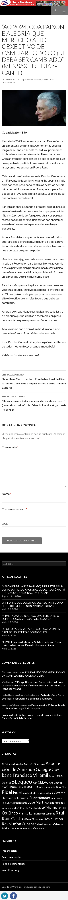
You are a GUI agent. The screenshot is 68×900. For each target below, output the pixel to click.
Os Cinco (10, 812)
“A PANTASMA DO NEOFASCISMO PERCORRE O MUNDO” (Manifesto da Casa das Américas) (30, 617)
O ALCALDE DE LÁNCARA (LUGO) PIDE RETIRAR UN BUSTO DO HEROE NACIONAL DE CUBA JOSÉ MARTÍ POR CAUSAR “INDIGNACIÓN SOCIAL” (33, 589)
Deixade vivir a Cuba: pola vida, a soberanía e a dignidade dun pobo (33, 697)
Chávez (58, 782)
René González (34, 819)
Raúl (60, 812)
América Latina (16, 764)
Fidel (7, 792)
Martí (41, 808)
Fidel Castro (24, 792)
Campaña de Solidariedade (17, 718)
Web (5, 524)
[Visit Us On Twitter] (4, 895)
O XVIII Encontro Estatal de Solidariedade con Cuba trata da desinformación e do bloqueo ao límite (31, 643)
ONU (62, 808)
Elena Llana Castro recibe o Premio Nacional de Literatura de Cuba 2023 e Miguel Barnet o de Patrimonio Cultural (34, 381)
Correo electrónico (14, 509)
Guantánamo (39, 797)
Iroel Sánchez (20, 802)
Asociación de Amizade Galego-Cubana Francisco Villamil (31, 769)
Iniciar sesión (9, 850)
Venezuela (38, 828)
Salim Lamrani (43, 824)
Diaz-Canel (19, 787)
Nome (6, 493)
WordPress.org (10, 870)
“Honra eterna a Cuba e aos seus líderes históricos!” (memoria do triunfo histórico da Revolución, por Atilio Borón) (34, 403)
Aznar (51, 776)
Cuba (10, 787)
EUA (28, 786)
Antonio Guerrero (34, 764)
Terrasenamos (32, 79)
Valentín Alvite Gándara (21, 828)
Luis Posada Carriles (26, 808)
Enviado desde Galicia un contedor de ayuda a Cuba (31, 714)
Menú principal (62, 10)
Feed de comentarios (14, 863)
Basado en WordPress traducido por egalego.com (26, 886)
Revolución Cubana (18, 823)
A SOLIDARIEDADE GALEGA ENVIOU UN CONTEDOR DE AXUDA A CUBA (34, 674)
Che (51, 782)
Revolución (53, 818)
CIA (4, 787)
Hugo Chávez (8, 803)
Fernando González (55, 787)
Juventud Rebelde (54, 802)
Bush (34, 783)
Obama (51, 807)
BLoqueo (21, 781)
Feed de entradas (12, 857)
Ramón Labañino (46, 813)
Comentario (10, 447)
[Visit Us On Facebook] (13, 895)
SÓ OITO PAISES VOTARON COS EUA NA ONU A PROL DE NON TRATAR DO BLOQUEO (31, 630)
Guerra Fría (56, 798)
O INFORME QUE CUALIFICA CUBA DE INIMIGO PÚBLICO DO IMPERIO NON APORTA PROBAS (33, 604)
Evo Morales (37, 787)
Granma (22, 798)
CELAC (43, 782)
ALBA (5, 764)
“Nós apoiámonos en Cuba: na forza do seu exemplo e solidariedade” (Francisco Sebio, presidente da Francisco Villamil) (33, 685)
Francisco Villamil (44, 793)
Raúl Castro (13, 818)
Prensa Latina (28, 813)
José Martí (36, 802)
